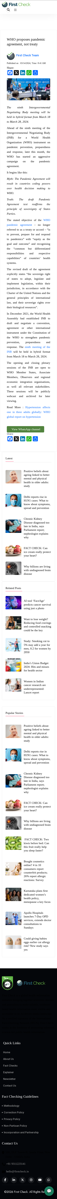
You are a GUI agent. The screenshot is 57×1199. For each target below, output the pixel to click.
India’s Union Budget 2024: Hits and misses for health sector (36, 667)
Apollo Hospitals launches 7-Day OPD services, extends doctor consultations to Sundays (37, 920)
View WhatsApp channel (25, 429)
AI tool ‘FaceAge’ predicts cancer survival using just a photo (37, 604)
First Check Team (27, 55)
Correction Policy (14, 1112)
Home (6, 1052)
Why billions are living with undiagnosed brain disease (37, 570)
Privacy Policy (12, 1119)
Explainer (8, 1072)
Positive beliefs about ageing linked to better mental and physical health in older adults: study (37, 479)
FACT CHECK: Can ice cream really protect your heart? (37, 552)
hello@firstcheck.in (17, 1171)
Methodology (11, 1105)
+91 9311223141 (15, 1163)
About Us (8, 1059)
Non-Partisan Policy (15, 1125)
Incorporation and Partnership (21, 1132)
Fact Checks (10, 1065)
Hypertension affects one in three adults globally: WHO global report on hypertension (28, 412)
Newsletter (9, 1078)
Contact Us (9, 1085)
